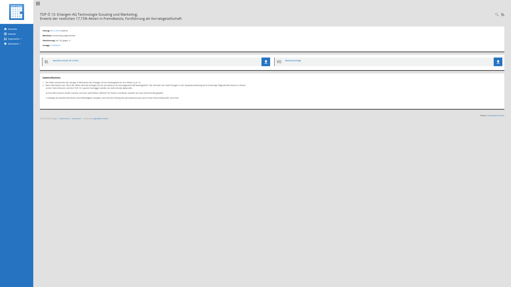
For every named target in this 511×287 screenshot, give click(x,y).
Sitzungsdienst (495, 115)
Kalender (12, 34)
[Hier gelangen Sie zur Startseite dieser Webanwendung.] (16, 12)
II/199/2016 (55, 45)
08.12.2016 (55, 30)
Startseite (12, 29)
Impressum (76, 118)
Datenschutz (65, 118)
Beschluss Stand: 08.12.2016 (66, 60)
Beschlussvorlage (293, 60)
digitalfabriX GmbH (100, 118)
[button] (16, 38)
